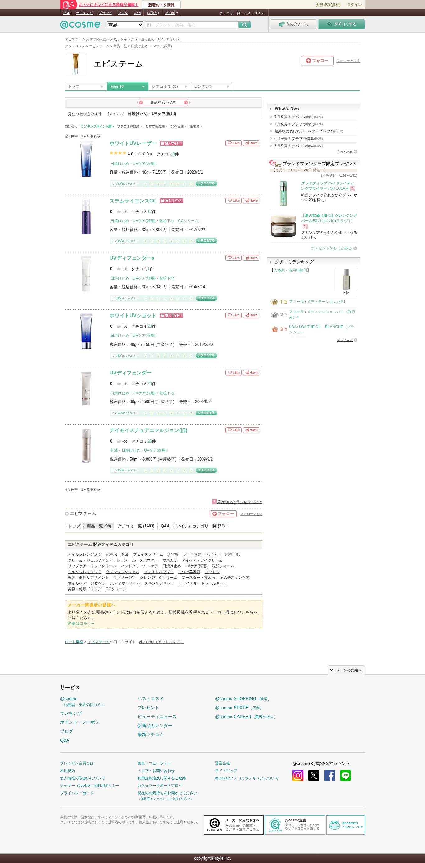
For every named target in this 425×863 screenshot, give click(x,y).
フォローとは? (251, 514)
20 (149, 441)
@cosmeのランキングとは (239, 502)
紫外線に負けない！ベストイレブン (308, 131)
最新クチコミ (151, 734)
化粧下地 (166, 221)
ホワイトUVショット (133, 315)
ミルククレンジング (84, 572)
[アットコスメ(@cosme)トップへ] (80, 26)
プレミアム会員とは (77, 763)
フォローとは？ (348, 61)
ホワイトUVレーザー (133, 143)
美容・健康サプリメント (88, 577)
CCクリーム (188, 221)
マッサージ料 (124, 577)
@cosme (82, 701)
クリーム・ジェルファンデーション (98, 560)
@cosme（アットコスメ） (161, 642)
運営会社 (222, 763)
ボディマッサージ (125, 583)
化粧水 (111, 554)
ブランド (105, 13)
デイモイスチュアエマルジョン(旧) (148, 430)
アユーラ (296, 301)
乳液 (114, 450)
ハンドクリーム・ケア (139, 566)
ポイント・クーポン (79, 722)
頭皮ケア (98, 583)
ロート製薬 (74, 642)
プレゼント (148, 707)
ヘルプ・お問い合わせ (156, 770)
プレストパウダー (159, 572)
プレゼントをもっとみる (331, 248)
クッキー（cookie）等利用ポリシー (90, 785)
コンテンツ (203, 86)
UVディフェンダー (131, 372)
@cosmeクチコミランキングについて (246, 778)
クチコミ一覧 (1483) (136, 526)
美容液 (173, 554)
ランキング (84, 13)
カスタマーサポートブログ (160, 785)
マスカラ (169, 560)
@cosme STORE (239, 707)
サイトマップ (226, 770)
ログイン (354, 4)
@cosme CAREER (246, 716)
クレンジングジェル (122, 572)
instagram (297, 775)
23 (149, 326)
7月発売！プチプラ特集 (298, 124)
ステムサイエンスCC (133, 200)
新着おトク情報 (161, 5)
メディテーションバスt (326, 301)
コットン (212, 572)
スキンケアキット (159, 583)
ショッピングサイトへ (171, 143)
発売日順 (178, 126)
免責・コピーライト (154, 763)
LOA (292, 327)
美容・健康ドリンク (84, 589)
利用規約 (67, 770)
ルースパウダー (145, 560)
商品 (117, 86)
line (345, 775)
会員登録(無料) (328, 4)
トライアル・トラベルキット (203, 583)
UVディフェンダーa (132, 258)
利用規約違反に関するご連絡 (162, 778)
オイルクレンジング (84, 554)
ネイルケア (77, 583)
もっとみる (345, 151)
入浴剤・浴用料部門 (290, 270)
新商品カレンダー (155, 725)
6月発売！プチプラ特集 (298, 139)
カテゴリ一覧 (230, 13)
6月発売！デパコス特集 (298, 146)
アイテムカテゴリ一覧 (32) (200, 526)
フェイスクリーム (148, 554)
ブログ (123, 13)
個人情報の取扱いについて (82, 778)
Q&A (137, 13)
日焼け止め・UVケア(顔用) (133, 163)
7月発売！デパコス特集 (298, 117)
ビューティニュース (157, 716)
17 (149, 211)
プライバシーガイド (77, 793)
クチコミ (165, 86)
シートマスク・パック (201, 554)
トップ (73, 86)
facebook (329, 775)
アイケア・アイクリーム (202, 560)
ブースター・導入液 (198, 577)
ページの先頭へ (349, 670)
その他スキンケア (235, 577)
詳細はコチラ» (81, 623)
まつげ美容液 (189, 572)
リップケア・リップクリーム (92, 566)
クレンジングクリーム (158, 577)
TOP (66, 13)
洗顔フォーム (223, 566)
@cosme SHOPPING (243, 698)
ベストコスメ (254, 13)
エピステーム (83, 513)
